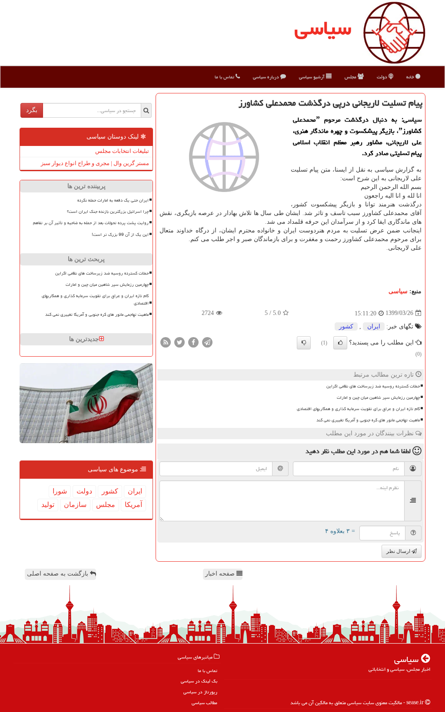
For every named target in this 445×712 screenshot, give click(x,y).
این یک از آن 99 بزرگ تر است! (120, 234)
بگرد (31, 110)
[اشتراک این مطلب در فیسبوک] (193, 341)
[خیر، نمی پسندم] (304, 342)
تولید (47, 504)
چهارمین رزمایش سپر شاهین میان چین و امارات (378, 397)
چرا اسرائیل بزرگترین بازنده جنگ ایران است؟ (108, 211)
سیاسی (323, 27)
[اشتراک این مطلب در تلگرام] (207, 341)
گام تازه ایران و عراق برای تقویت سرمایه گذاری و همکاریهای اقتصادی (358, 408)
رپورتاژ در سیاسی (200, 691)
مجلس (351, 76)
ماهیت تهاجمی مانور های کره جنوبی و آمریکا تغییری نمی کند (368, 420)
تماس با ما (225, 76)
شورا (60, 491)
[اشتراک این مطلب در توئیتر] (179, 341)
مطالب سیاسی (204, 702)
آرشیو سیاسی (312, 76)
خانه (410, 76)
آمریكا (133, 504)
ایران (373, 326)
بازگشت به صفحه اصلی (58, 573)
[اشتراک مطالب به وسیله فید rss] (165, 341)
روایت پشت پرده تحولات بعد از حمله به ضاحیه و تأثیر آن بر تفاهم (91, 223)
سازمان (75, 504)
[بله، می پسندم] (340, 342)
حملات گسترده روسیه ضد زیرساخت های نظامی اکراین (373, 386)
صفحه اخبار (220, 573)
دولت (383, 76)
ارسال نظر (399, 551)
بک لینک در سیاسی (199, 681)
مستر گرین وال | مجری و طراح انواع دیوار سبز (95, 163)
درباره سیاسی (266, 76)
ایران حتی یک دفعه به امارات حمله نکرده (113, 200)
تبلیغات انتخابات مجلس (122, 151)
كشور (346, 326)
